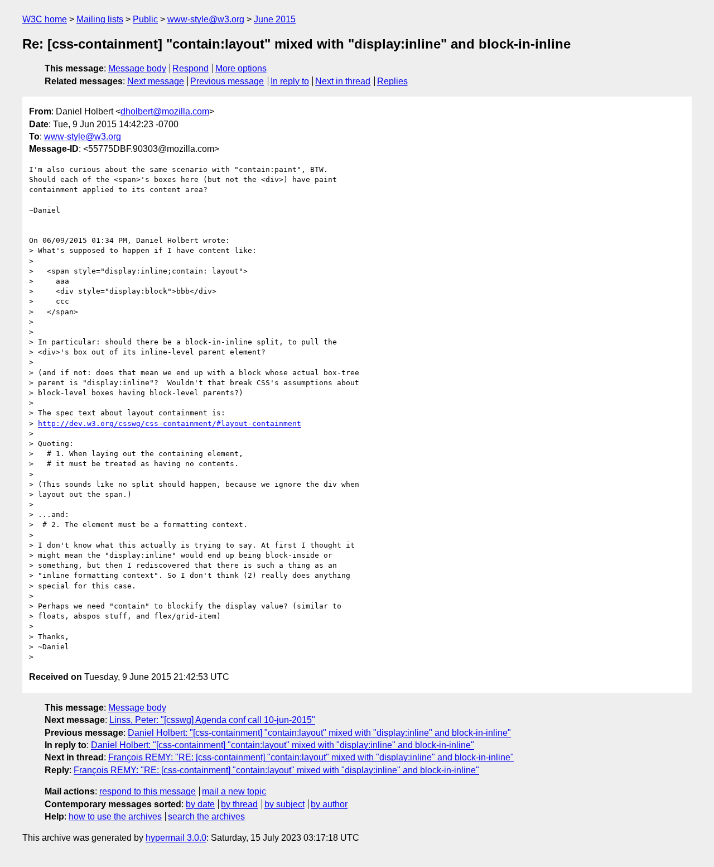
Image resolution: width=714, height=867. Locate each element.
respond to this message (147, 791)
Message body (137, 68)
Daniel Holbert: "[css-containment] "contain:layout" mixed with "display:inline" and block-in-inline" (319, 732)
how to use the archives (115, 816)
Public (145, 19)
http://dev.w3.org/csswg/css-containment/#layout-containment (169, 423)
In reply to (290, 81)
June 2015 (275, 19)
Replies (392, 81)
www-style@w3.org (205, 19)
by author (329, 804)
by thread (239, 804)
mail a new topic (234, 791)
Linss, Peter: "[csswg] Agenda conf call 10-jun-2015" (212, 720)
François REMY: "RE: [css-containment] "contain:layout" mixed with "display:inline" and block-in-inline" (311, 757)
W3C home (44, 19)
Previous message (227, 81)
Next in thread (342, 81)
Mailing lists (99, 19)
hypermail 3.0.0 (176, 837)
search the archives (206, 816)
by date (200, 804)
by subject (284, 804)
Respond (190, 68)
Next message (155, 81)
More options (241, 68)
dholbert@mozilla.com (164, 111)
